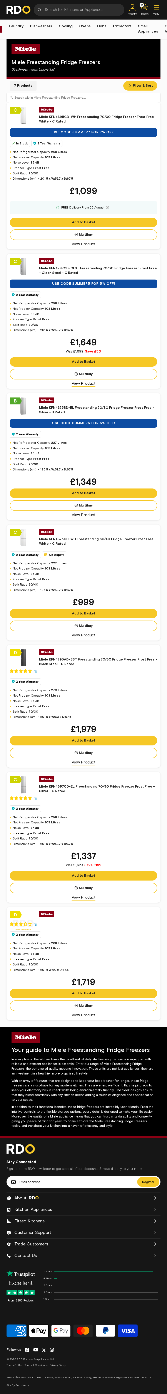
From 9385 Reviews (20, 1300)
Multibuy (86, 234)
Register (148, 1182)
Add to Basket (83, 222)
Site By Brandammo (18, 1385)
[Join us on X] (44, 1350)
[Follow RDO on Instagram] (52, 1350)
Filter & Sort (143, 85)
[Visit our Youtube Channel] (35, 1350)
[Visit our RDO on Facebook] (27, 1350)
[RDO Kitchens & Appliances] (18, 10)
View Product (83, 244)
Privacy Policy (58, 1365)
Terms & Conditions (36, 1365)
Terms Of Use (14, 1365)
